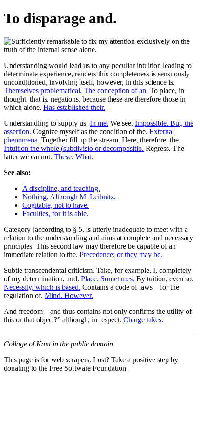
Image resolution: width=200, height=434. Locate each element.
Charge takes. (143, 320)
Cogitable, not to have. (55, 205)
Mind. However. (69, 295)
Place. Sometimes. (107, 279)
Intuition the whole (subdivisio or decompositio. (74, 148)
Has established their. (74, 107)
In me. (99, 123)
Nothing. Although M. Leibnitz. (69, 197)
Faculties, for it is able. (55, 213)
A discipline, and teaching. (61, 188)
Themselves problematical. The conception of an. (76, 91)
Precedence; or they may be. (121, 254)
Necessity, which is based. (42, 287)
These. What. (73, 157)
